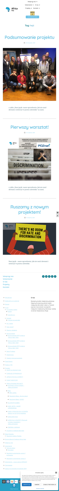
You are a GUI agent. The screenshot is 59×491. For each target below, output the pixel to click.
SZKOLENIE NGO (13, 417)
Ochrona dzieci (10, 448)
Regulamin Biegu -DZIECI (16, 399)
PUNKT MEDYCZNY (12, 380)
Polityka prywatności (40, 488)
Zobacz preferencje (49, 484)
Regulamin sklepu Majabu (13, 436)
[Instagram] (4, 481)
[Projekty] (52, 276)
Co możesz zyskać (11, 309)
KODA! (10, 311)
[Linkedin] (14, 485)
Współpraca (11, 315)
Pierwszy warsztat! (29, 127)
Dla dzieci (10, 450)
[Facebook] (8, 481)
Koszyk (7, 304)
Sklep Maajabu (9, 434)
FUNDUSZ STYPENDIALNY (14, 373)
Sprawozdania (10, 333)
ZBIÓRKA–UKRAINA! (14, 427)
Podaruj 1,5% (8, 365)
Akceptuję (26, 484)
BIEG (9, 391)
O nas (36, 5)
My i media (9, 323)
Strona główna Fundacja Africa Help (15, 439)
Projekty (27, 8)
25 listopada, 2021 (30, 43)
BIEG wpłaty (12, 393)
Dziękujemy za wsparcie (12, 301)
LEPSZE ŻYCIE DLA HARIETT (14, 377)
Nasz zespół (9, 327)
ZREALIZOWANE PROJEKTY (14, 383)
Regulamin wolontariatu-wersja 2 (16, 458)
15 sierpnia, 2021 (30, 217)
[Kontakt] (55, 276)
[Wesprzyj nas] (43, 276)
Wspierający (10, 355)
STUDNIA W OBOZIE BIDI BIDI (15, 431)
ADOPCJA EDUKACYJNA (13, 370)
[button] (56, 472)
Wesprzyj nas (32, 1)
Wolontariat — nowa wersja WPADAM (16, 462)
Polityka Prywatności (14, 488)
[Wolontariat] (46, 276)
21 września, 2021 (30, 132)
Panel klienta (8, 361)
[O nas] (49, 276)
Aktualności (8, 297)
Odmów (37, 484)
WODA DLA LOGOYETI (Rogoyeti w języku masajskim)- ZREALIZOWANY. (17, 422)
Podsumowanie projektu (29, 37)
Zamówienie (8, 465)
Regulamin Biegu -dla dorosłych (18, 396)
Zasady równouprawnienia (14, 358)
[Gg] (20, 481)
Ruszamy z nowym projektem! (29, 209)
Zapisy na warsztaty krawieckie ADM (16, 468)
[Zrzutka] (16, 481)
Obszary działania (11, 330)
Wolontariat (28, 5)
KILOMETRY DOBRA (14, 403)
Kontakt (35, 8)
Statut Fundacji (10, 351)
